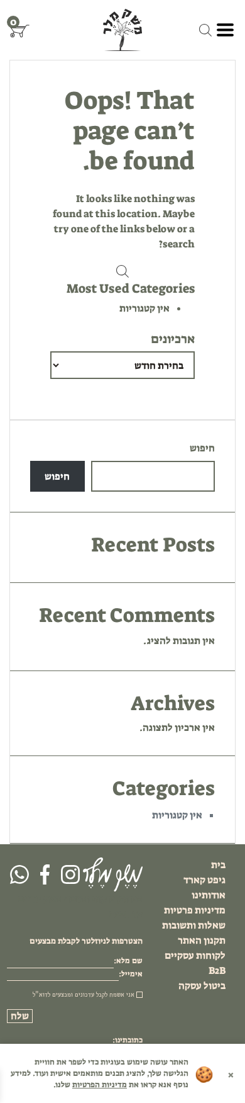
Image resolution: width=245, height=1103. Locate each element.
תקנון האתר (202, 940)
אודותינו (209, 895)
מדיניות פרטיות (195, 910)
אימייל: (131, 974)
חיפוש (202, 448)
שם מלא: (128, 961)
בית (218, 864)
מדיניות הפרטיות (99, 1084)
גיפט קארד (204, 879)
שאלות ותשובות (194, 925)
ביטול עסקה (202, 985)
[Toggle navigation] (225, 30)
